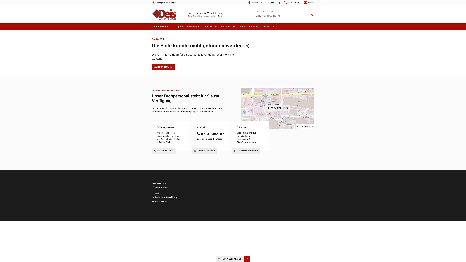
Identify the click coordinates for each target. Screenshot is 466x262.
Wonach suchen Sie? (264, 11)
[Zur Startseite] (164, 14)
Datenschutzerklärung (166, 197)
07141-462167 (212, 134)
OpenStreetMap (306, 126)
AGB (157, 193)
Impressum (161, 201)
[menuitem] (162, 26)
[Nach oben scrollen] (247, 259)
